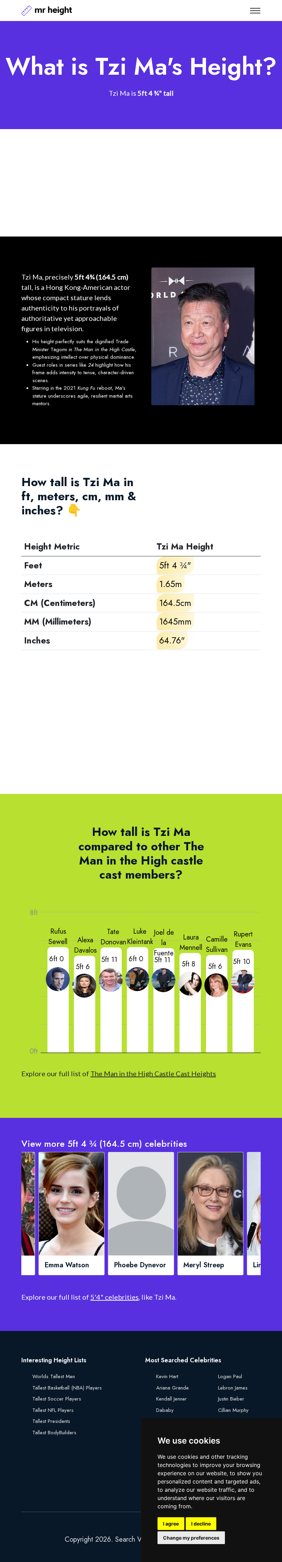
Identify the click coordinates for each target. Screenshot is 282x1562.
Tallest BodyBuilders (54, 1432)
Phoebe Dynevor (140, 1265)
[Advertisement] (141, 183)
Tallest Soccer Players (56, 1399)
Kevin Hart (167, 1376)
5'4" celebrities (114, 1297)
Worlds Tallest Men (53, 1376)
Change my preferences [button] (191, 1538)
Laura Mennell (191, 942)
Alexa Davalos (85, 945)
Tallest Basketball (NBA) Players (67, 1388)
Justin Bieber (231, 1399)
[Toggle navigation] (255, 10)
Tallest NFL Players (53, 1410)
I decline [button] (201, 1524)
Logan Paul (230, 1376)
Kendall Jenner (171, 1399)
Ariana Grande (172, 1388)
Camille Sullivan (217, 944)
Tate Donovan (113, 937)
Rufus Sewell (57, 936)
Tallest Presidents (51, 1421)
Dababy (165, 1410)
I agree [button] (171, 1524)
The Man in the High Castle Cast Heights (153, 1073)
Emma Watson (66, 1265)
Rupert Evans (243, 939)
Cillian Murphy (233, 1410)
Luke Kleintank (140, 936)
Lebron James (233, 1388)
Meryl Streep (203, 1265)
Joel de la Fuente (164, 942)
